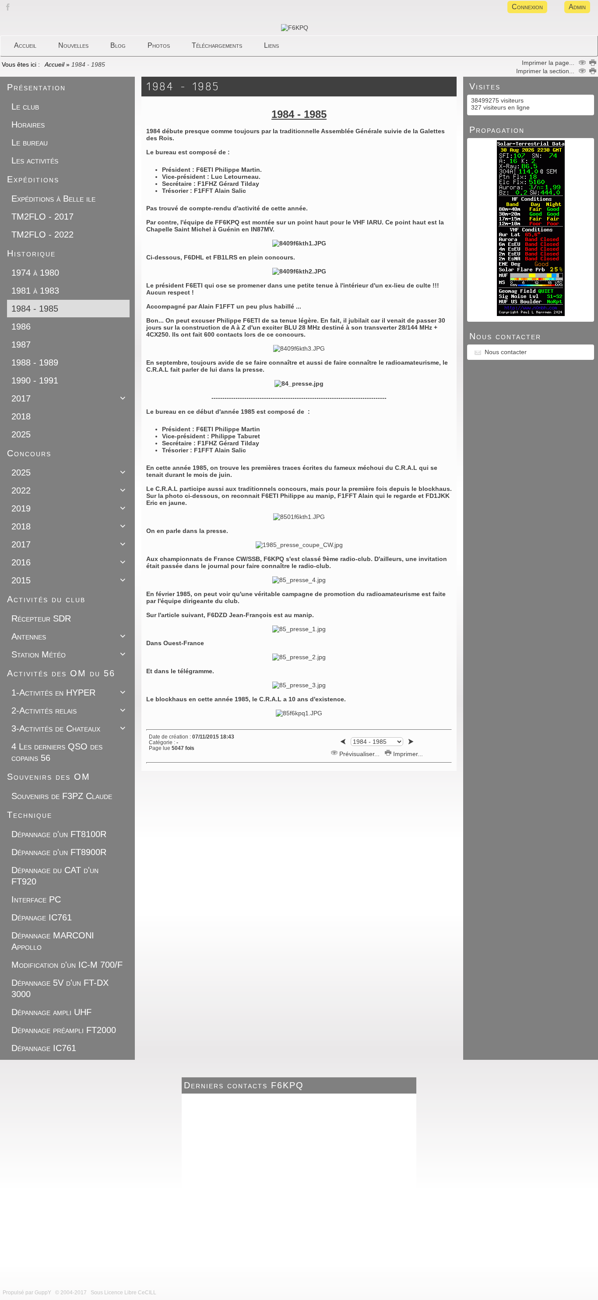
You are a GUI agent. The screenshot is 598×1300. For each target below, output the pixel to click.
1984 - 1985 (183, 86)
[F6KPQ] (294, 27)
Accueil (54, 64)
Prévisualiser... (359, 753)
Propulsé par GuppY (28, 1292)
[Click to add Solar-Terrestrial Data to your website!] (531, 313)
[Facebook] (8, 11)
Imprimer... (407, 753)
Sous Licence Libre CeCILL (124, 1292)
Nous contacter (506, 351)
